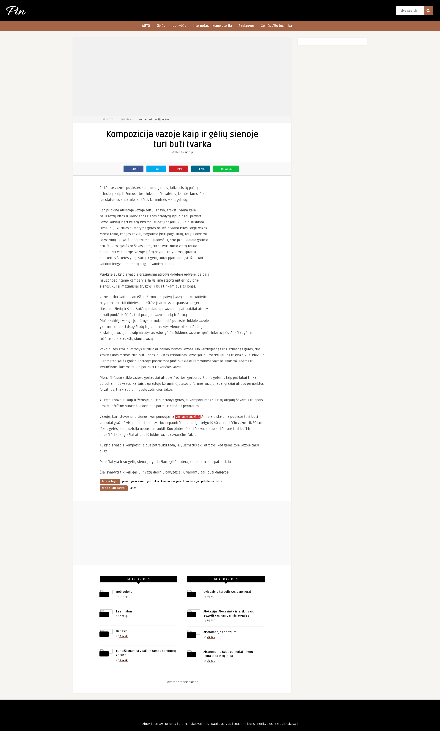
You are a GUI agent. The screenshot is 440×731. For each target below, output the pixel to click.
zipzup (189, 152)
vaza (219, 481)
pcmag (158, 724)
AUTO (146, 26)
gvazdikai (153, 481)
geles (124, 481)
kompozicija (191, 481)
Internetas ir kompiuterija (212, 26)
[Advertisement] (182, 77)
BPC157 (121, 631)
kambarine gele (171, 481)
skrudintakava (285, 724)
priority (170, 724)
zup (228, 724)
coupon (239, 724)
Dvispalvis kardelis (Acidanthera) (227, 592)
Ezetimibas (124, 611)
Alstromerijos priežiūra (220, 632)
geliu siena (137, 481)
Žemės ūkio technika (276, 26)
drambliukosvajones (194, 724)
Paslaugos (246, 26)
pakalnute (207, 481)
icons (251, 724)
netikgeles (265, 724)
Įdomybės (179, 26)
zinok (146, 724)
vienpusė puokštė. (188, 417)
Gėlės (161, 26)
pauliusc (217, 724)
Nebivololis (124, 592)
